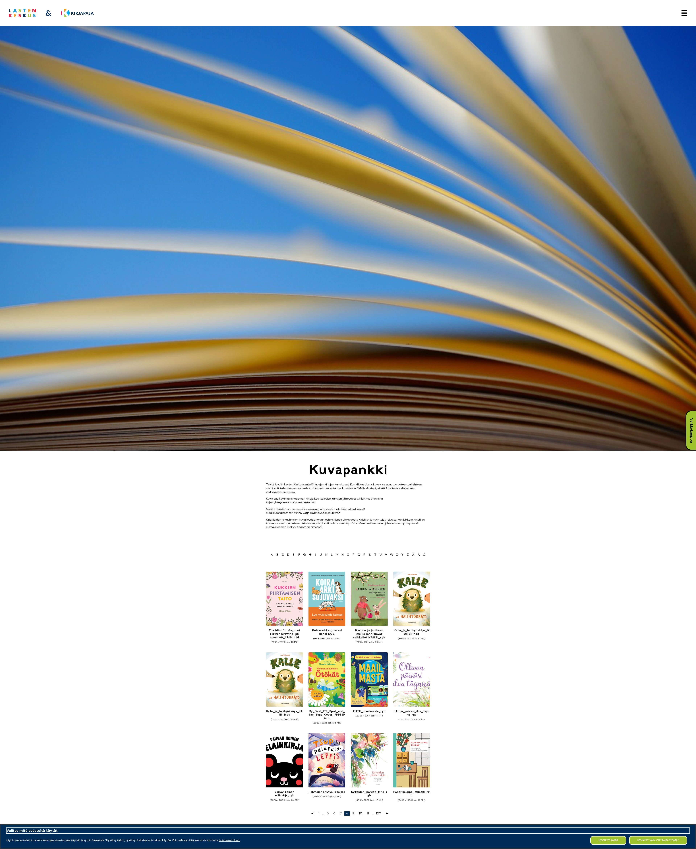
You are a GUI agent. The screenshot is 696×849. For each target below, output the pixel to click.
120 (378, 813)
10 (360, 813)
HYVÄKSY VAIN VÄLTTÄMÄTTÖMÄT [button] (658, 840)
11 (368, 813)
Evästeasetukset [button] (229, 840)
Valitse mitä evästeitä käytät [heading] (32, 830)
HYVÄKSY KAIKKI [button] (608, 840)
